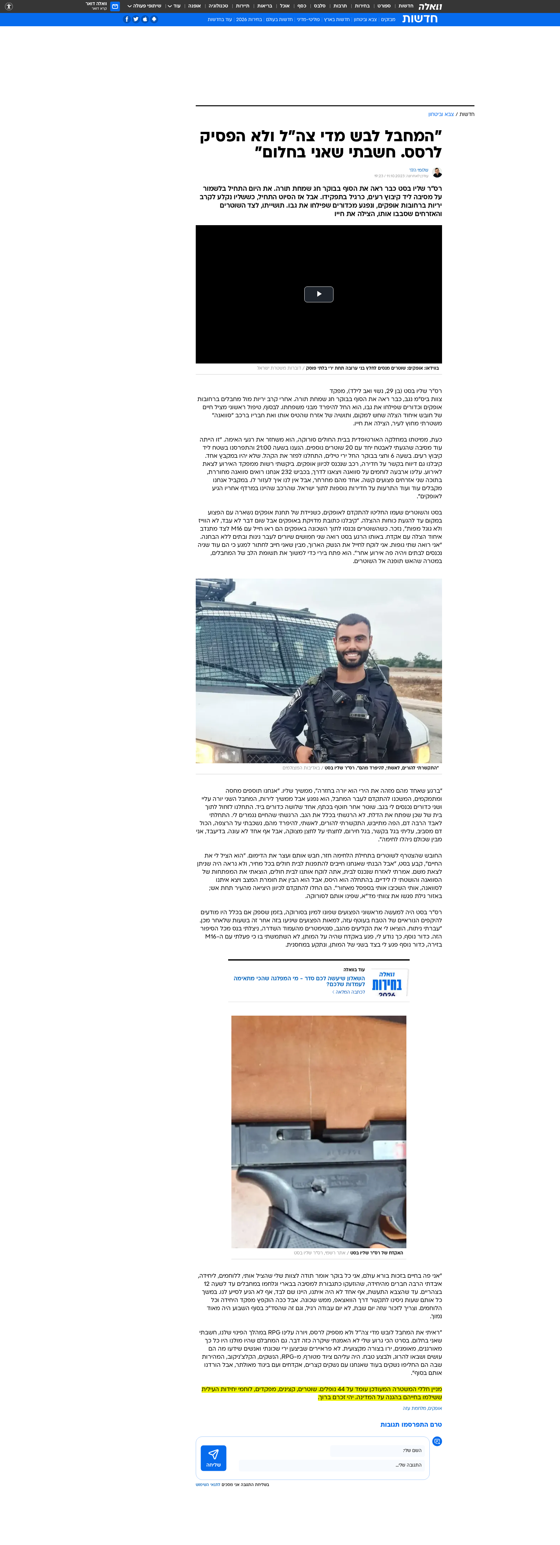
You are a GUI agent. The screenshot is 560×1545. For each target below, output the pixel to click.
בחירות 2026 (249, 20)
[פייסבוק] (127, 19)
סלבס (320, 6)
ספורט (384, 6)
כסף (302, 6)
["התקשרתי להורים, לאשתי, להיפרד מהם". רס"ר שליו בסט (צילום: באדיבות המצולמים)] (319, 676)
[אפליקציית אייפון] (145, 19)
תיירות (243, 6)
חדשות (406, 6)
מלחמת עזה (414, 1409)
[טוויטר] (136, 19)
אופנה (194, 6)
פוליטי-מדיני (308, 20)
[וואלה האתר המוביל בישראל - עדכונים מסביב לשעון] (430, 6)
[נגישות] (9, 7)
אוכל (285, 6)
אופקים (435, 1409)
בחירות (362, 6)
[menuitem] (402, 6)
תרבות (340, 6)
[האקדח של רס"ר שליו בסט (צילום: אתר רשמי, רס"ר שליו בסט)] (318, 1137)
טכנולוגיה (218, 6)
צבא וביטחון (365, 20)
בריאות (264, 6)
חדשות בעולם (279, 20)
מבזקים (388, 20)
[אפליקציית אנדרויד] (154, 19)
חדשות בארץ (337, 20)
